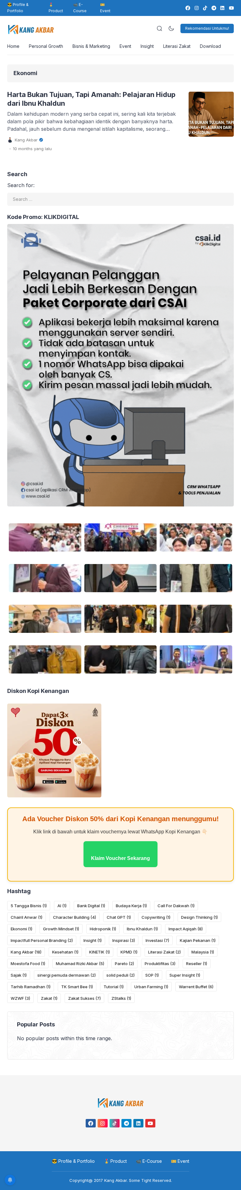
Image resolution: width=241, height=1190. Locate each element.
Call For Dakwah (176, 905)
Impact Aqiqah (186, 928)
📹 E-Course (80, 7)
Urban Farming (151, 986)
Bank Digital (91, 905)
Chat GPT (119, 917)
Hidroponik (103, 928)
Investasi (157, 940)
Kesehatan (65, 951)
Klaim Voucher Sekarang (120, 858)
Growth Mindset (61, 928)
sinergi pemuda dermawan (66, 975)
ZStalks (121, 998)
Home (13, 46)
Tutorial (114, 986)
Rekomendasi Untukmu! (207, 28)
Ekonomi (21, 928)
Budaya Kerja (131, 905)
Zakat (49, 998)
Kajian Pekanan (198, 940)
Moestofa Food (28, 963)
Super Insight (184, 975)
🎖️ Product (56, 7)
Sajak (19, 975)
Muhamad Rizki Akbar (80, 963)
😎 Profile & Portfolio (18, 7)
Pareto (124, 963)
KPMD (128, 951)
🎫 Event (105, 7)
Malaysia (202, 951)
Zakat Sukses (84, 998)
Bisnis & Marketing (91, 46)
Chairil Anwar (26, 917)
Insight (147, 46)
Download (210, 46)
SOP (152, 975)
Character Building (74, 917)
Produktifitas (160, 963)
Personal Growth (46, 46)
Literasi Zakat (176, 46)
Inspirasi (123, 940)
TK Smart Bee (77, 986)
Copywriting (156, 917)
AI (62, 905)
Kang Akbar (26, 951)
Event (125, 46)
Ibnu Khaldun (142, 928)
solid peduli (120, 975)
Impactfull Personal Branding (42, 940)
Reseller (196, 963)
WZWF (20, 998)
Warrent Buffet (196, 986)
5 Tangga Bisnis (29, 905)
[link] (187, 8)
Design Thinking (199, 917)
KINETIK (99, 951)
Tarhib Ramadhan (31, 986)
